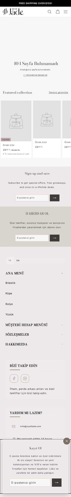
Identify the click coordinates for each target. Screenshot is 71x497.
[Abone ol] (57, 482)
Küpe (9, 293)
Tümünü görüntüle (58, 92)
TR (9, 260)
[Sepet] (58, 12)
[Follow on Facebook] (14, 378)
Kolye (9, 304)
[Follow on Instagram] (25, 378)
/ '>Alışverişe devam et (35, 75)
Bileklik (11, 283)
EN (18, 260)
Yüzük (10, 314)
